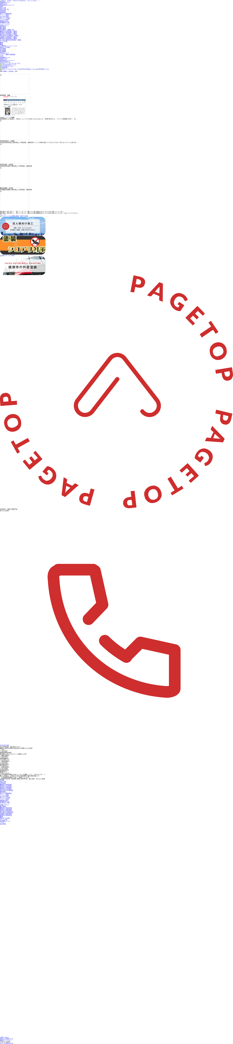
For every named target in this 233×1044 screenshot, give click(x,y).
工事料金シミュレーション (8, 46)
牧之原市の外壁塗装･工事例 (9, 35)
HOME (2, 780)
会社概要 (3, 51)
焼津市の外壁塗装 (6, 786)
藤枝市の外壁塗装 (6, 784)
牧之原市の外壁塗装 (6, 790)
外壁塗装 (3, 11)
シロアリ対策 (4, 19)
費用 (1, 43)
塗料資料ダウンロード (7, 5)
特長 (1, 6)
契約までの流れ (5, 47)
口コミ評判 (3, 41)
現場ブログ (3, 3)
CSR (1, 56)
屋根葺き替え (4, 21)
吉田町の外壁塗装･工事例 (8, 37)
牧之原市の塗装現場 (6, 812)
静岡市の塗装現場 (6, 815)
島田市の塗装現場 (6, 811)
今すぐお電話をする (6, 1043)
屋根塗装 (3, 12)
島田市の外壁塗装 (6, 787)
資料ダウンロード (6, 1040)
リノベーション (5, 24)
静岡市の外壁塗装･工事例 (8, 38)
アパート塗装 (4, 15)
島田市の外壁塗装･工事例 (8, 34)
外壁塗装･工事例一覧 (7, 30)
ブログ (2, 822)
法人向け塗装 (4, 16)
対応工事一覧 (4, 9)
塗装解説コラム (5, 2)
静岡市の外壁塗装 (6, 789)
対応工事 (3, 8)
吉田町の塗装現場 (6, 814)
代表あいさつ (4, 53)
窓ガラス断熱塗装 (6, 14)
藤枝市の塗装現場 (6, 808)
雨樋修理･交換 (4, 22)
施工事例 (3, 27)
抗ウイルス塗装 (5, 18)
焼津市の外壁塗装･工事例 (8, 32)
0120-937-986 (4, 745)
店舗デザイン (4, 25)
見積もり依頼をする (6, 1039)
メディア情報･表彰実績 (7, 54)
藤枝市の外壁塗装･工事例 (8, 31)
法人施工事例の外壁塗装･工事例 (10, 40)
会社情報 (3, 48)
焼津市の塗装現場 (6, 809)
